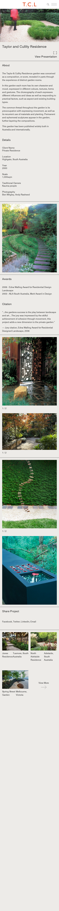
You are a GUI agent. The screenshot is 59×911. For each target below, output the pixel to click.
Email (33, 621)
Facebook (7, 621)
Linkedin (25, 621)
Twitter (16, 621)
